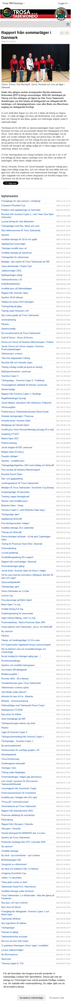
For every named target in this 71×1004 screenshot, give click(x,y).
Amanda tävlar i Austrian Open (16, 420)
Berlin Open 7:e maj (10, 604)
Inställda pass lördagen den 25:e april (19, 797)
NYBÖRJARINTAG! (10, 284)
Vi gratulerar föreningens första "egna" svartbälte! (24, 945)
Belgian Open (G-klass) (12, 452)
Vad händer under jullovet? (14, 692)
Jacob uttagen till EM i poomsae (16, 447)
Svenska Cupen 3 (9, 376)
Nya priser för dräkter (11, 714)
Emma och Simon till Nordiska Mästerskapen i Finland (27, 342)
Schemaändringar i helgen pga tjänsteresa (21, 777)
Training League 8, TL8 (12, 963)
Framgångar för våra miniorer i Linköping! (20, 201)
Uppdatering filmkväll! (11, 519)
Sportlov (5, 235)
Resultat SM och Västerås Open (16, 362)
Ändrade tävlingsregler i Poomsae (17, 416)
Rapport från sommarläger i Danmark (18, 561)
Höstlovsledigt (8, 389)
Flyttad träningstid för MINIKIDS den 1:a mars (23, 833)
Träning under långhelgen (13, 772)
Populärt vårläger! (9, 456)
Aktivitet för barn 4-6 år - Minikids (17, 696)
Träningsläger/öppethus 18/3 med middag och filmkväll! (27, 465)
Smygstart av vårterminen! (14, 864)
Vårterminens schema (11, 353)
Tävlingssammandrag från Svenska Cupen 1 (22, 736)
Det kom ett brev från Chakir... (15, 941)
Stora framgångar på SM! (13, 719)
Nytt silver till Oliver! (11, 907)
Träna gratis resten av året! (14, 882)
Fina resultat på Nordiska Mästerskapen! (20, 470)
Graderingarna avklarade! (13, 763)
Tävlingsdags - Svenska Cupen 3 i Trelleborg (22, 380)
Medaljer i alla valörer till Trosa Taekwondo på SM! (25, 261)
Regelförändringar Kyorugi (13, 398)
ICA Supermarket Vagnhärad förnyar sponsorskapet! (26, 644)
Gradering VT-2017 (10, 434)
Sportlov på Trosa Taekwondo (15, 837)
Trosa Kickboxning (10, 759)
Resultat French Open (11, 474)
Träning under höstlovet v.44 (14, 311)
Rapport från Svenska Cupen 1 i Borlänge (21, 394)
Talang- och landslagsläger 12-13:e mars (20, 640)
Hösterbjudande (8, 754)
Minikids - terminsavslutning (14, 701)
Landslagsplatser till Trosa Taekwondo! (19, 483)
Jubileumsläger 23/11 (11, 270)
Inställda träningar (9, 851)
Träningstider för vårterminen (15, 257)
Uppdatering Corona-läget (13, 244)
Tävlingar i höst (8, 768)
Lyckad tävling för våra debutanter (17, 221)
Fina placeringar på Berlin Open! (16, 600)
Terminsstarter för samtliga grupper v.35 (20, 750)
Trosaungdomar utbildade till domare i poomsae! (24, 385)
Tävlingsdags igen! (10, 514)
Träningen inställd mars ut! (14, 248)
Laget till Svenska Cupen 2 (14, 732)
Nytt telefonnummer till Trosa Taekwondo (20, 230)
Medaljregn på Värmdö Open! (15, 425)
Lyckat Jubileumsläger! (12, 950)
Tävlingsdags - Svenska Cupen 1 (17, 741)
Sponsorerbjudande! (10, 582)
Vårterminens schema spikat (15, 687)
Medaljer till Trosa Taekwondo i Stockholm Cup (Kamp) (27, 487)
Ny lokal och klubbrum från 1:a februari (19, 869)
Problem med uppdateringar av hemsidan (20, 210)
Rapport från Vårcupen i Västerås (17, 824)
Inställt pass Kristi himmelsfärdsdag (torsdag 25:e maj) (27, 429)
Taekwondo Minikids (11, 919)
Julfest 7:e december (11, 877)
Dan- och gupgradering (12, 478)
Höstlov (5, 727)
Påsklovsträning (9, 443)
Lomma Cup (7, 595)
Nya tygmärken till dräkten (13, 923)
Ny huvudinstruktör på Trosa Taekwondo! (20, 333)
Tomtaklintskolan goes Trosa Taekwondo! (21, 683)
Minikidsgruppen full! (11, 860)
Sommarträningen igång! (13, 566)
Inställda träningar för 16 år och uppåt (19, 239)
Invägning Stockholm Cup (13, 873)
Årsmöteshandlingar (10, 661)
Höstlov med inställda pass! (14, 501)
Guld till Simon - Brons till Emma (17, 337)
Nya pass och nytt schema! (14, 902)
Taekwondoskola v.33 (11, 279)
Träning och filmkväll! (11, 532)
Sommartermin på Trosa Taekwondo (18, 806)
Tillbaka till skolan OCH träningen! (17, 302)
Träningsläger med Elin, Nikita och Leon (20, 226)
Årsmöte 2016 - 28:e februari (15, 678)
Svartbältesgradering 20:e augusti (17, 557)
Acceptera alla (56, 997)
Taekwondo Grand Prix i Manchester (18, 886)
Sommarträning (8, 320)
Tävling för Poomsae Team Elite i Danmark (21, 544)
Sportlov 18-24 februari (12, 297)
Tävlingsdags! (8, 927)
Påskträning (7, 819)
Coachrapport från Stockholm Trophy (18, 788)
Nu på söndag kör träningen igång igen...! (21, 656)
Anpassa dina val (12, 991)
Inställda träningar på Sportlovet (16, 253)
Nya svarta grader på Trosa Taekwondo (20, 315)
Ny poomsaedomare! (11, 745)
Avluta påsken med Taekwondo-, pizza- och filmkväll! (26, 627)
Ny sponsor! (7, 631)
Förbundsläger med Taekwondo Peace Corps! (23, 705)
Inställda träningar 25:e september (17, 528)
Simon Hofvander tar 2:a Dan (15, 591)
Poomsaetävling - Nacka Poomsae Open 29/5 (23, 622)
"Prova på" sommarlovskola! (15, 802)
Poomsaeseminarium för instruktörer (18, 793)
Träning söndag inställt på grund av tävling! (21, 367)
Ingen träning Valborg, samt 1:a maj (18, 618)
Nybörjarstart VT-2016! (12, 710)
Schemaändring (8, 548)
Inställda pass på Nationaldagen (16, 288)
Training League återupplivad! (15, 496)
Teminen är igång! (9, 932)
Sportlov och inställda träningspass (18, 665)
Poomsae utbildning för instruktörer (18, 815)
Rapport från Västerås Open (14, 293)
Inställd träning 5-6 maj (12, 609)
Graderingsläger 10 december (15, 492)
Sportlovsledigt (8, 328)
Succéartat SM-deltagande (14, 669)
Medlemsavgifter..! (10, 674)
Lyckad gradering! (9, 553)
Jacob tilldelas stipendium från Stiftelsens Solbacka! (26, 403)
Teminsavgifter (8, 407)
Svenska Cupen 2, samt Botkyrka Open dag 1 (23, 510)
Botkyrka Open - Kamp (12, 505)
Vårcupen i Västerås (11, 828)
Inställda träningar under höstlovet (17, 891)
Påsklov (5, 324)
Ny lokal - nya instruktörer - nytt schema (20, 855)
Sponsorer (6, 959)
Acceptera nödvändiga (31, 997)
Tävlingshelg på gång (11, 306)
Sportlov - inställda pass (12, 461)
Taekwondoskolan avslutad (14, 936)
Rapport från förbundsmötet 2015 (17, 811)
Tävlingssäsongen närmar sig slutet (18, 723)
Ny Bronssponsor (9, 954)
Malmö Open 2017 (10, 438)
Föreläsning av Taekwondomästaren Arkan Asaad (24, 411)
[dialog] (35, 985)
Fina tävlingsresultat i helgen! (15, 523)
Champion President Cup (13, 205)
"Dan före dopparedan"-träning (15, 358)
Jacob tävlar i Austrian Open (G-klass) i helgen (23, 570)
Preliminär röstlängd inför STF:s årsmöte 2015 (23, 842)
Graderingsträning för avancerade (17, 613)
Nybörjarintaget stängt (11, 275)
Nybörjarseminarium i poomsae (16, 371)
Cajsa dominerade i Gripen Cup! (16, 266)
